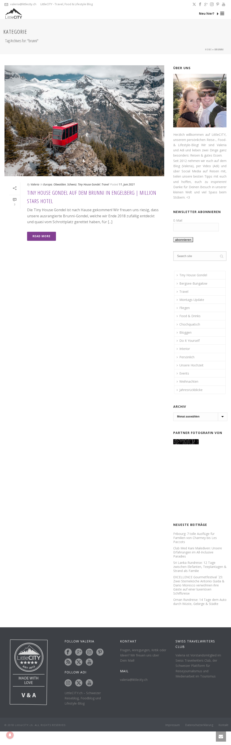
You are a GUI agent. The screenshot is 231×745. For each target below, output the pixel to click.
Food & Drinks (190, 316)
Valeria (35, 184)
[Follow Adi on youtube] (89, 683)
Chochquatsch (189, 324)
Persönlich (186, 357)
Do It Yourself (189, 340)
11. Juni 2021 (127, 184)
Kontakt (223, 725)
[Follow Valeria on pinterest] (100, 652)
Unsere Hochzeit (191, 365)
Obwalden (59, 184)
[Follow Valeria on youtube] (89, 662)
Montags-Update (191, 300)
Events (184, 373)
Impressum (172, 725)
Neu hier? (207, 13)
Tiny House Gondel (89, 184)
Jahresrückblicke (191, 390)
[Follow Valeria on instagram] (89, 652)
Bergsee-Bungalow (193, 283)
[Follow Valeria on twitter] (78, 662)
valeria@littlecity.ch (23, 4)
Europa (47, 184)
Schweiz (71, 184)
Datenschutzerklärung (199, 725)
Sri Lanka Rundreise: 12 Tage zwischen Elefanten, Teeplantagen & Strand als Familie (199, 567)
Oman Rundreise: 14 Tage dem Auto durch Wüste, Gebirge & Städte (199, 602)
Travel (105, 184)
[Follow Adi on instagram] (68, 683)
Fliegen (184, 308)
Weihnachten (188, 381)
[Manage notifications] (10, 735)
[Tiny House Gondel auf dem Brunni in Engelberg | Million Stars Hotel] (84, 120)
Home (208, 49)
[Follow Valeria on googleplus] (78, 652)
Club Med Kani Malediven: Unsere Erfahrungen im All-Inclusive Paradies (197, 552)
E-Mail (177, 220)
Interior (184, 349)
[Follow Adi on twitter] (78, 683)
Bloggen (185, 332)
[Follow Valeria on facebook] (68, 652)
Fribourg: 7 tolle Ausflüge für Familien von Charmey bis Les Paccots (195, 538)
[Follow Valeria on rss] (68, 662)
